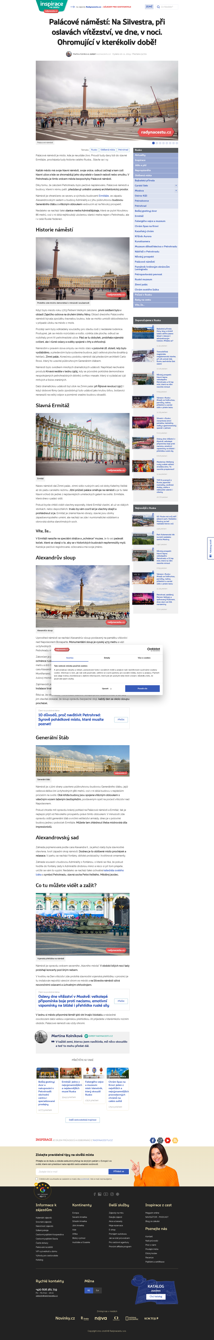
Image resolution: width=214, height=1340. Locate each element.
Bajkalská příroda (145, 180)
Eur (97, 1290)
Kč (89, 1290)
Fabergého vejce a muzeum (150, 221)
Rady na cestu (143, 300)
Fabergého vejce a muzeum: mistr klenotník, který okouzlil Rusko (94, 1088)
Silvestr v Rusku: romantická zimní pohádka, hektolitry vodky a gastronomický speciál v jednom (166, 423)
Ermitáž (139, 216)
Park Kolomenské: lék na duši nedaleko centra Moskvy (166, 537)
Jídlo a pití (140, 165)
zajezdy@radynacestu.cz (47, 1296)
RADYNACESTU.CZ (103, 1140)
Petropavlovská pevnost (148, 274)
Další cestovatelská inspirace (82, 1120)
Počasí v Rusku (143, 295)
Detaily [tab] (107, 658)
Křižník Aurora (143, 236)
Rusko (94, 150)
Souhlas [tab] (69, 658)
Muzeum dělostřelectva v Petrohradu (156, 246)
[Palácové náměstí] (107, 100)
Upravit (105, 688)
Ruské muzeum (143, 279)
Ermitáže (104, 195)
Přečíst (121, 720)
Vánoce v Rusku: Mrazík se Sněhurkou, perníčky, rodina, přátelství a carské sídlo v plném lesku (166, 403)
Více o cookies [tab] (144, 658)
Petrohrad (123, 150)
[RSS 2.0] (175, 1140)
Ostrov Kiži (141, 196)
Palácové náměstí (145, 262)
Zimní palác (141, 284)
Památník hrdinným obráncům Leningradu (152, 268)
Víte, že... (139, 305)
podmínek (84, 1179)
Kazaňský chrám (144, 231)
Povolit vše (142, 688)
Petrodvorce (142, 201)
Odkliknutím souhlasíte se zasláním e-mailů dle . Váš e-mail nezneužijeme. (75, 1179)
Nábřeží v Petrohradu (147, 252)
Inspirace (140, 160)
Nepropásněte (143, 170)
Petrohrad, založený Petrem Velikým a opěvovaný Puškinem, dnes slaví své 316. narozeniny (166, 599)
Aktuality (140, 155)
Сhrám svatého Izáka (147, 290)
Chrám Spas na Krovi (146, 226)
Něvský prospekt (144, 257)
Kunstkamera (142, 241)
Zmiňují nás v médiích (107, 1311)
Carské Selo (141, 186)
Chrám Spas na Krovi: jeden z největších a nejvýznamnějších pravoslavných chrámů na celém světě (119, 1092)
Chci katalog (156, 1297)
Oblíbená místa (108, 150)
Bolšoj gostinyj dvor (146, 211)
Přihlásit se (118, 1171)
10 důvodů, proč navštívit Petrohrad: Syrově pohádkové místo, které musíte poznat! (71, 719)
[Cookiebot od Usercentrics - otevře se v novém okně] (149, 650)
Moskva (139, 191)
